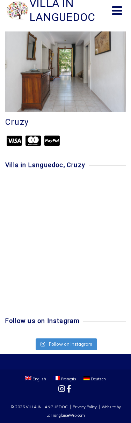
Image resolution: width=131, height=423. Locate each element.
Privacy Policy (85, 406)
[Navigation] (117, 10)
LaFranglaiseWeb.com (65, 415)
